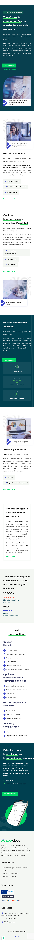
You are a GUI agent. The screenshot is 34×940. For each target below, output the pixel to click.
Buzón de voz (11, 661)
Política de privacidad (10, 873)
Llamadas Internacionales (15, 686)
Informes (9, 732)
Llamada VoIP (11, 693)
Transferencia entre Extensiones (17, 669)
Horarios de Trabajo (13, 714)
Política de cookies (9, 876)
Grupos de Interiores (13, 718)
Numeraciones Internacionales (16, 690)
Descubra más (9, 65)
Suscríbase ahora (10, 69)
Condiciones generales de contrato (15, 868)
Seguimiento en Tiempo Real (16, 735)
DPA (4, 870)
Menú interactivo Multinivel (15, 654)
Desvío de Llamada (13, 658)
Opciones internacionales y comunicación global (15, 677)
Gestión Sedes (11, 711)
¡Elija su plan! (10, 556)
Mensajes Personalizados (15, 665)
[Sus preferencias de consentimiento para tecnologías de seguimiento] (3, 938)
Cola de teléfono (12, 650)
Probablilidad (11, 697)
